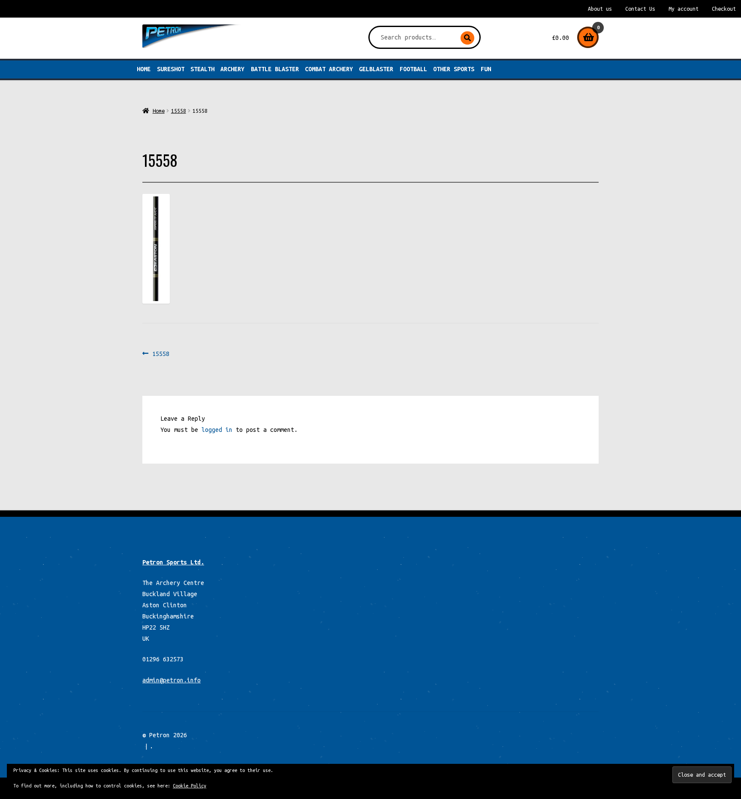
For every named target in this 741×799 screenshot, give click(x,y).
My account (684, 9)
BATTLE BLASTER (275, 69)
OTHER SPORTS (453, 69)
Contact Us (640, 9)
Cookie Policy (189, 785)
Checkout (724, 9)
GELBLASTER (376, 69)
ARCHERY (232, 69)
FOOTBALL (413, 69)
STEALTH (202, 69)
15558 (178, 111)
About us (600, 9)
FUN (486, 69)
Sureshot (170, 69)
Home (144, 69)
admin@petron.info (171, 680)
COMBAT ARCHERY (329, 69)
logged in (217, 429)
